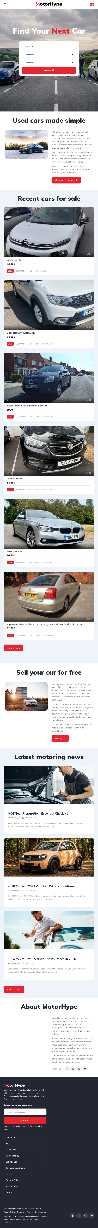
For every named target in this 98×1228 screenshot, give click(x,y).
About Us (10, 1137)
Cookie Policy (12, 1155)
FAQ (8, 1143)
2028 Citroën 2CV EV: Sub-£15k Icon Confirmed (42, 886)
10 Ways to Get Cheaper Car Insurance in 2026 (42, 959)
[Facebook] (67, 1068)
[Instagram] (78, 1068)
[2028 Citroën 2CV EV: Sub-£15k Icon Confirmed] (49, 857)
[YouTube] (84, 1068)
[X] (73, 1068)
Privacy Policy (13, 1180)
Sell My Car (11, 1161)
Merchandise (12, 1186)
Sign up (25, 1120)
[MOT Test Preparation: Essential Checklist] (49, 785)
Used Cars (11, 1149)
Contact (10, 1192)
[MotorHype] (49, 4)
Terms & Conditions (15, 1168)
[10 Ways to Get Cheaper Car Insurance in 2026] (49, 930)
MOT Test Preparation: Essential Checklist (38, 813)
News (8, 1174)
